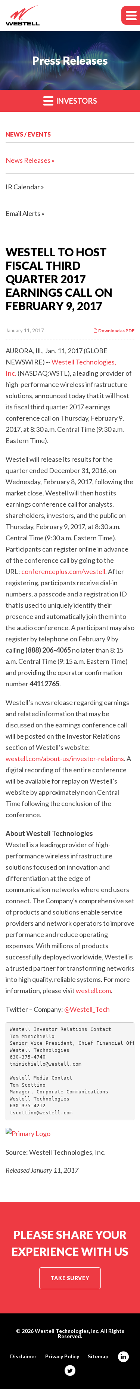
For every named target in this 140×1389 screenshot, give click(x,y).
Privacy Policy (62, 1356)
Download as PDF (115, 330)
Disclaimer (23, 1356)
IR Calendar (23, 187)
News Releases (28, 160)
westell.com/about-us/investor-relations (65, 758)
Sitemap (98, 1356)
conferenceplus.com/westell (63, 571)
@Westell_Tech (87, 1009)
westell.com (93, 990)
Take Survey (70, 1278)
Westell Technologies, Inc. (67, 1331)
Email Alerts (23, 213)
